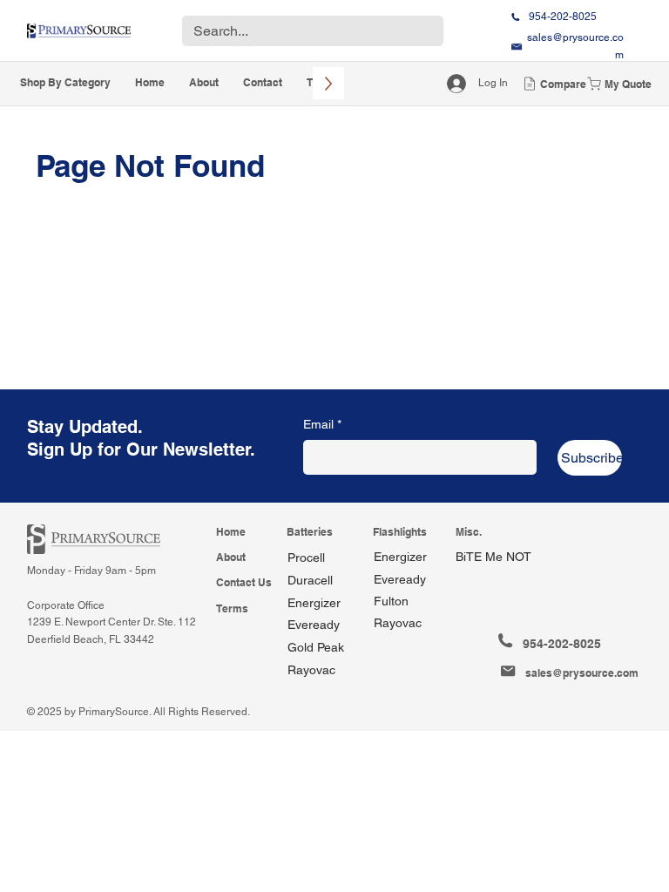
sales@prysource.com (582, 672)
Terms (232, 608)
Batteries (310, 531)
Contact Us (244, 582)
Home (231, 531)
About (231, 557)
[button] (65, 83)
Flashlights (400, 531)
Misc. (469, 531)
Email (322, 424)
